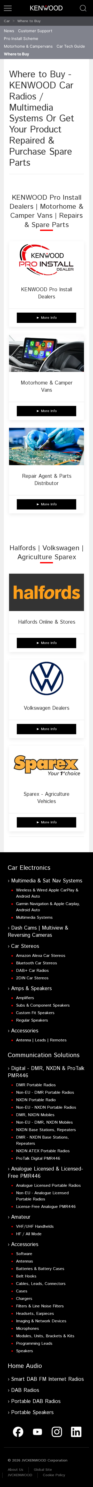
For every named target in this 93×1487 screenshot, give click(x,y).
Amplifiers (25, 998)
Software (24, 1254)
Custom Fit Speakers (35, 1013)
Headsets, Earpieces (35, 1314)
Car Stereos (25, 946)
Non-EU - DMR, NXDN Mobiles (44, 1122)
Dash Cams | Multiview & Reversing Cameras (38, 931)
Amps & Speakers (31, 988)
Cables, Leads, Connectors (41, 1284)
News (9, 30)
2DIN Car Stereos (32, 978)
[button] (8, 8)
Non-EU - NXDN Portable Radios (46, 1107)
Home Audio (25, 1366)
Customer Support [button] (35, 30)
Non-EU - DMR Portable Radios (45, 1093)
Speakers (24, 1351)
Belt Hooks (26, 1276)
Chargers (24, 1299)
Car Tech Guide (71, 46)
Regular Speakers (32, 1020)
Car (7, 21)
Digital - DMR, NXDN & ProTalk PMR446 (46, 1072)
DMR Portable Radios (36, 1085)
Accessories (24, 1031)
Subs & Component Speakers (43, 1005)
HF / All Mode (29, 1234)
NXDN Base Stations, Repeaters (46, 1130)
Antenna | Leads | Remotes (41, 1040)
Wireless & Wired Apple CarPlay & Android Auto (47, 893)
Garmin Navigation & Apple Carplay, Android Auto (48, 907)
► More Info (46, 317)
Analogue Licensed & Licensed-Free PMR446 (45, 1172)
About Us (15, 1469)
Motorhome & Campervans (28, 46)
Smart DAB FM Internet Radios (47, 1379)
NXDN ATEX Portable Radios (43, 1151)
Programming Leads (34, 1344)
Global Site (43, 1469)
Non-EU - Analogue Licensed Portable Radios (42, 1196)
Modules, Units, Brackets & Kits (45, 1336)
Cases (21, 1291)
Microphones (27, 1329)
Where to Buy (29, 21)
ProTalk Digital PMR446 (38, 1159)
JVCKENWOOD (20, 1475)
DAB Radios (25, 1390)
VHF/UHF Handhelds (35, 1227)
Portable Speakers (32, 1412)
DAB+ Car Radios (32, 971)
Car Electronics (29, 868)
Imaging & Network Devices (41, 1321)
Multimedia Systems (34, 918)
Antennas (24, 1261)
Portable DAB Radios (35, 1401)
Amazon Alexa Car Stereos (40, 956)
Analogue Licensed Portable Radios (48, 1186)
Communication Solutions (44, 1055)
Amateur (20, 1217)
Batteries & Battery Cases (40, 1269)
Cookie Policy (54, 1475)
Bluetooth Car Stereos (36, 963)
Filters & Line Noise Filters (40, 1306)
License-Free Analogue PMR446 (46, 1207)
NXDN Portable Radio (36, 1100)
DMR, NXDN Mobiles (35, 1115)
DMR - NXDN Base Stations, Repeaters (42, 1140)
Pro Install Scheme (21, 38)
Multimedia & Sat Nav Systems (46, 881)
